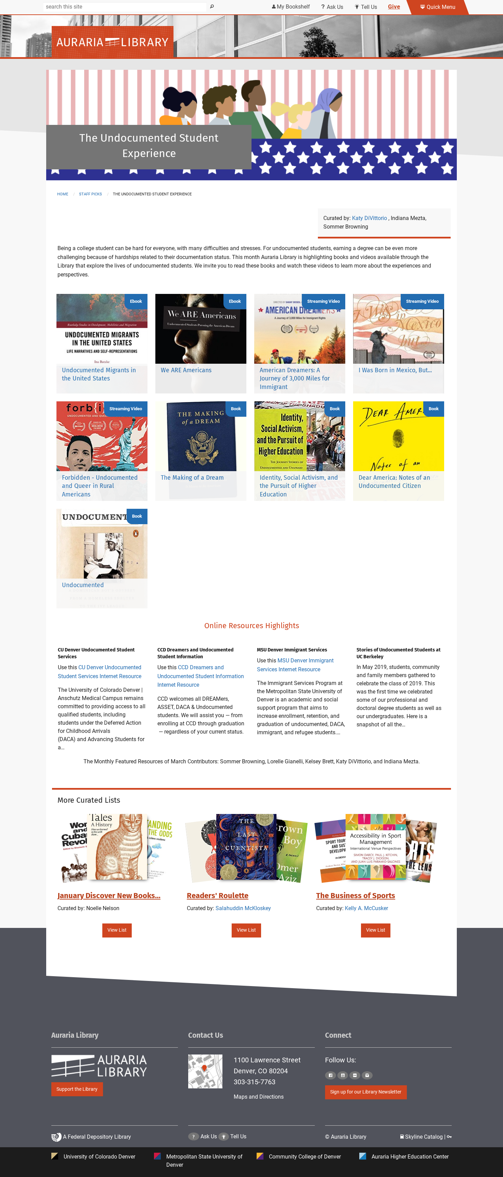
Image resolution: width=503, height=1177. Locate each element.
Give (394, 6)
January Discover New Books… (108, 895)
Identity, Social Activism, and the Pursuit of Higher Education (299, 486)
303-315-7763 (254, 1082)
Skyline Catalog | (425, 1137)
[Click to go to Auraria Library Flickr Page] (354, 1075)
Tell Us (368, 7)
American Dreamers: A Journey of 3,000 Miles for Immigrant (295, 379)
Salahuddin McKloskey (243, 908)
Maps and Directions (259, 1097)
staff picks (90, 194)
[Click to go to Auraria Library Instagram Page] (367, 1075)
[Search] (212, 7)
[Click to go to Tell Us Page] (223, 1136)
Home (62, 194)
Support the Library (77, 1089)
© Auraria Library (345, 1137)
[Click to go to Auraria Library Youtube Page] (342, 1075)
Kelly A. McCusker (366, 908)
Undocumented (83, 585)
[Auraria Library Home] (112, 41)
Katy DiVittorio (370, 218)
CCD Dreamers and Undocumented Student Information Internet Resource (200, 676)
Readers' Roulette (217, 895)
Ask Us (334, 7)
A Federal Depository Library (96, 1137)
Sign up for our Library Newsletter (365, 1092)
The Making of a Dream (192, 477)
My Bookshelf (292, 6)
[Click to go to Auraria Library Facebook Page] (330, 1075)
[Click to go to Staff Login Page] (449, 1137)
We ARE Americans (186, 370)
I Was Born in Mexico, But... (395, 370)
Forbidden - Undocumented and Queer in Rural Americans (100, 486)
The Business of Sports (355, 895)
